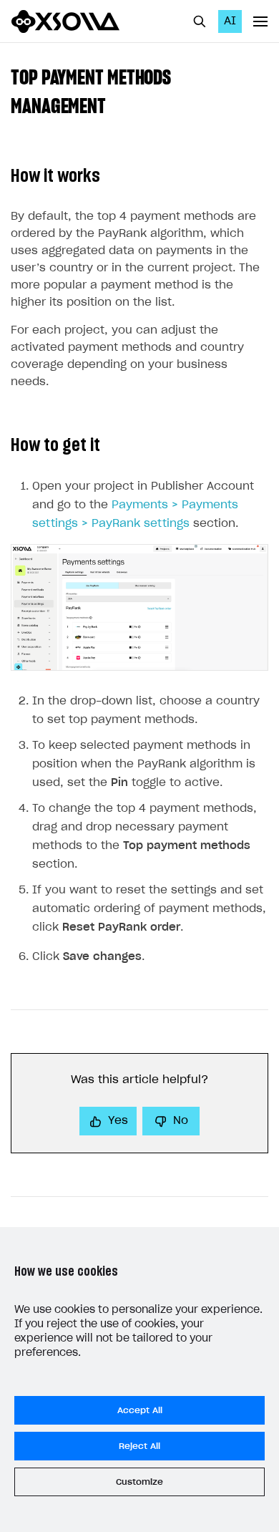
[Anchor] (116, 104)
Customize (139, 1482)
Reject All (139, 1446)
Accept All (139, 1410)
